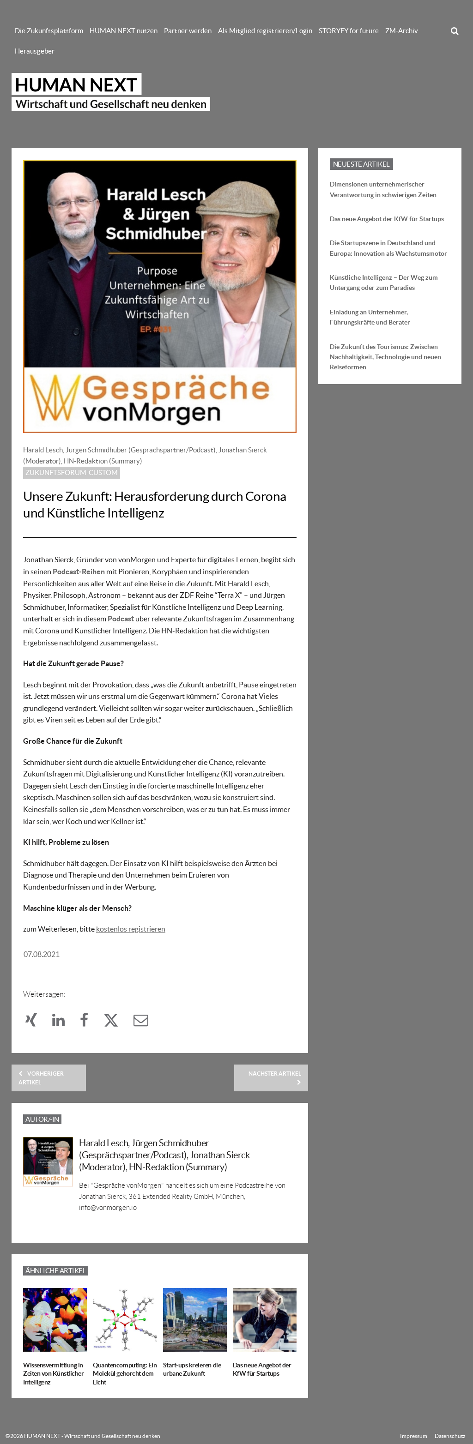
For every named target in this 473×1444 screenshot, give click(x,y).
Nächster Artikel (275, 1074)
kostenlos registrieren (130, 929)
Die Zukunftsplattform (49, 31)
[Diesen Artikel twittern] (116, 1022)
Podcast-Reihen (79, 571)
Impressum (413, 1436)
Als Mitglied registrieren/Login (265, 31)
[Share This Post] (36, 1022)
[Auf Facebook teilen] (89, 1022)
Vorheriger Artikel (41, 1078)
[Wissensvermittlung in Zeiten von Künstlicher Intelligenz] (55, 1346)
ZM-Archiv (401, 31)
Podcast (121, 618)
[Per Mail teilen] (145, 1022)
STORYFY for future (349, 31)
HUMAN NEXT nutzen (124, 31)
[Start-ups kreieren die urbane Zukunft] (195, 1346)
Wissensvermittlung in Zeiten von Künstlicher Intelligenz (53, 1373)
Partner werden (188, 31)
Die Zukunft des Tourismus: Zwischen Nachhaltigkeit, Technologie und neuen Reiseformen (385, 357)
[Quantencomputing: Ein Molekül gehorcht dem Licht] (125, 1346)
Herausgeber (35, 51)
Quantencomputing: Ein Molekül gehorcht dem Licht (125, 1373)
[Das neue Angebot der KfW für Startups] (265, 1346)
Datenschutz (450, 1436)
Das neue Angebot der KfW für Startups (387, 219)
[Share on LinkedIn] (64, 1022)
